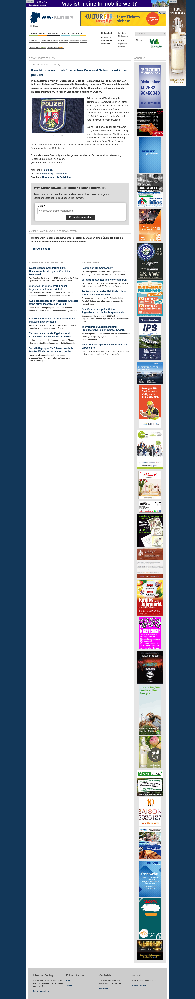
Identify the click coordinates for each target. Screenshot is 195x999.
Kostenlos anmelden (80, 217)
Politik (42, 33)
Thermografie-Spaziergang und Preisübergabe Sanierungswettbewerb (103, 328)
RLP (83, 33)
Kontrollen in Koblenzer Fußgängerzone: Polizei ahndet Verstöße (52, 320)
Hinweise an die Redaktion (56, 177)
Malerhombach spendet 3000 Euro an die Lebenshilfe (104, 346)
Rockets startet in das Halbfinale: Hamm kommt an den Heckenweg (104, 293)
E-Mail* (41, 206)
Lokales (33, 41)
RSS (68, 980)
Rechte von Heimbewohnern (97, 268)
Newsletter (105, 43)
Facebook (108, 33)
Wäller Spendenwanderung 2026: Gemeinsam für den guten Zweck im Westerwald (49, 271)
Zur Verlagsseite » (41, 991)
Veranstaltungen (50, 41)
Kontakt (121, 46)
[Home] (31, 25)
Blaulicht (48, 169)
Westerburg (47, 58)
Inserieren (122, 33)
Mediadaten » (105, 988)
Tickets (139, 40)
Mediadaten (123, 36)
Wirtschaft (54, 33)
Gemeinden (74, 41)
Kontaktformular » (140, 985)
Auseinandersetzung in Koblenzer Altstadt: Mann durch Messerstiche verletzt (53, 302)
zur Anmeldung (41, 248)
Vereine (65, 33)
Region (33, 33)
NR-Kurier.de (106, 40)
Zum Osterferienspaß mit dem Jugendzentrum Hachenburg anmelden (103, 310)
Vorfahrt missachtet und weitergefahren (104, 279)
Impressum (122, 43)
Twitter (69, 985)
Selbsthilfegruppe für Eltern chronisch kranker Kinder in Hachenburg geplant (51, 349)
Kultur (75, 33)
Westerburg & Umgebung (53, 173)
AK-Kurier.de (106, 37)
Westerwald (37, 47)
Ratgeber (63, 41)
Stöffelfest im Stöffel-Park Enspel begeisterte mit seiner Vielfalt (48, 287)
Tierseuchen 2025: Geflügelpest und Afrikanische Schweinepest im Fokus (50, 335)
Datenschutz (123, 40)
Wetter (83, 41)
